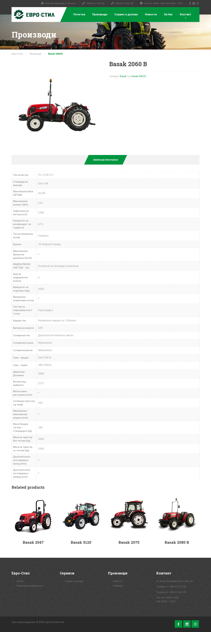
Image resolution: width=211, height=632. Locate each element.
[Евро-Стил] (33, 14)
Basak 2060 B (139, 76)
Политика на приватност (30, 585)
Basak (123, 76)
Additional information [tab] (105, 159)
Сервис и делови (126, 14)
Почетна (79, 14)
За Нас (168, 14)
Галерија (117, 585)
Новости (151, 14)
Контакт (185, 14)
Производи (99, 14)
